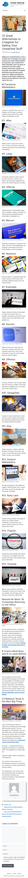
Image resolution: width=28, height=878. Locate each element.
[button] (25, 10)
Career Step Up (17, 3)
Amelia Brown (14, 795)
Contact (14, 873)
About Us (9, 873)
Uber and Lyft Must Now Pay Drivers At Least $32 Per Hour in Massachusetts (12, 814)
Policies (19, 873)
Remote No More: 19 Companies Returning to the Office (14, 645)
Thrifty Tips (7, 804)
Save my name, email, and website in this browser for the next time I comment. (14, 859)
